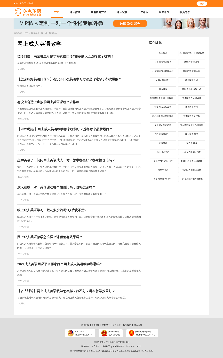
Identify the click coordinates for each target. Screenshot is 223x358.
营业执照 (106, 346)
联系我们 (127, 325)
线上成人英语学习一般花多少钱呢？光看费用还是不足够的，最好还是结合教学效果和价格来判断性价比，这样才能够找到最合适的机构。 (79, 218)
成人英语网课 (191, 134)
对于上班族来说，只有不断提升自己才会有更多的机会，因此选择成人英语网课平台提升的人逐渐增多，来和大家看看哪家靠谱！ (79, 272)
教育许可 (95, 346)
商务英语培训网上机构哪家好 (163, 98)
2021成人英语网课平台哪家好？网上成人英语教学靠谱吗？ (60, 264)
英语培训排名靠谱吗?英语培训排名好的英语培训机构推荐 (46, 63)
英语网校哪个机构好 (163, 179)
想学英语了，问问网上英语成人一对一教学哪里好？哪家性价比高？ (66, 160)
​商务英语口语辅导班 (191, 98)
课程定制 (122, 12)
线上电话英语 (163, 152)
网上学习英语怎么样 (163, 161)
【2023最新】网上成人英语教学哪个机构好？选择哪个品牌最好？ (65, 129)
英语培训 (35, 33)
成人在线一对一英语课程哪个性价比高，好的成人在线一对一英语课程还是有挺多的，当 (61, 194)
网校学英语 (163, 170)
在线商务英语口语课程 (163, 116)
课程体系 (75, 12)
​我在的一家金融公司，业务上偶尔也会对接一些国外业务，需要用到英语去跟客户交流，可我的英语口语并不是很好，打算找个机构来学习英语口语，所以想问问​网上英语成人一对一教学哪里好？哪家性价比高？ (79, 168)
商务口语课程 (191, 107)
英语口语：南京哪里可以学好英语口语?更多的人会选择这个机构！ (65, 56)
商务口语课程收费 (162, 107)
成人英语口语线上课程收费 (191, 53)
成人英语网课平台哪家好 (191, 125)
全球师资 (164, 12)
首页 (56, 12)
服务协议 (85, 325)
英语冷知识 (191, 143)
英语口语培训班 (191, 62)
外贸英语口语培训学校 (163, 71)
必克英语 (126, 351)
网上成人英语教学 (162, 125)
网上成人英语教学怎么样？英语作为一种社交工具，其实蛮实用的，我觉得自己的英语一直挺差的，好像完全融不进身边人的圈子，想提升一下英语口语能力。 (79, 245)
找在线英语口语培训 (110, 351)
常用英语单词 (191, 80)
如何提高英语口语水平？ (29, 86)
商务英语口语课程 (191, 116)
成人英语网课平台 (162, 134)
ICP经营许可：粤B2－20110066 (127, 346)
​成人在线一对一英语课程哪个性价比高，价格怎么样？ (56, 187)
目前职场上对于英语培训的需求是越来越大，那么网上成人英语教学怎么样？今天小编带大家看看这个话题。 (72, 297)
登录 (202, 3)
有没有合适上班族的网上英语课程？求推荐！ (50, 102)
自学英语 (163, 53)
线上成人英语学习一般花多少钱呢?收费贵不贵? (52, 210)
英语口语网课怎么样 (191, 170)
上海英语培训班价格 (191, 152)
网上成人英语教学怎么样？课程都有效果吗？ (50, 237)
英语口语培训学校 (191, 71)
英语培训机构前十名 (191, 89)
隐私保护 (106, 325)
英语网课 (163, 143)
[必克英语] (28, 12)
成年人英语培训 (163, 80)
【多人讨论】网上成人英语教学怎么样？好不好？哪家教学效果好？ (66, 291)
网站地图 (138, 325)
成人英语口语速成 (162, 62)
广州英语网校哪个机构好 (191, 179)
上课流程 (143, 12)
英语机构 (163, 89)
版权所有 (116, 325)
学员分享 (185, 12)
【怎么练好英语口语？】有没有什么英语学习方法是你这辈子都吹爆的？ (69, 79)
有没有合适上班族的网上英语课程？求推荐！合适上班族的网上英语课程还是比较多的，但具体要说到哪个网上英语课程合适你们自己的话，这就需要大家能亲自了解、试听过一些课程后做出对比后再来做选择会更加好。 (79, 110)
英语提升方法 (98, 12)
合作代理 (95, 325)
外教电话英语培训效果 (191, 161)
